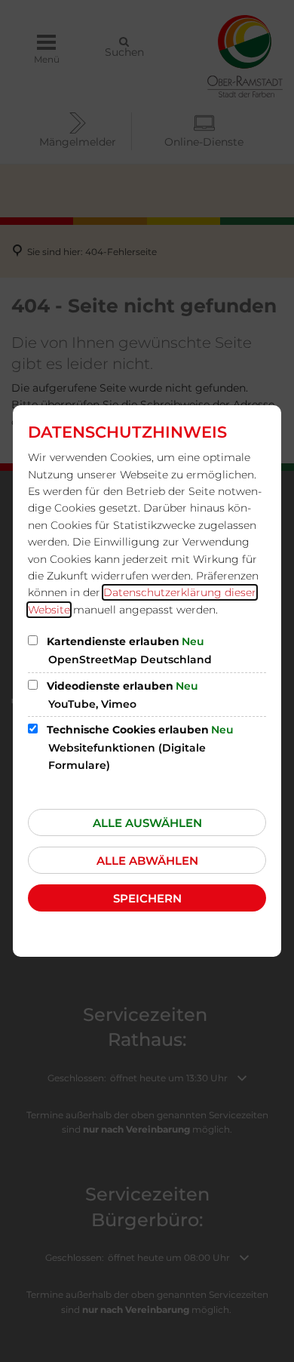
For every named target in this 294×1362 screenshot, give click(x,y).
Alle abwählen (147, 860)
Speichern (147, 898)
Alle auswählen (147, 823)
